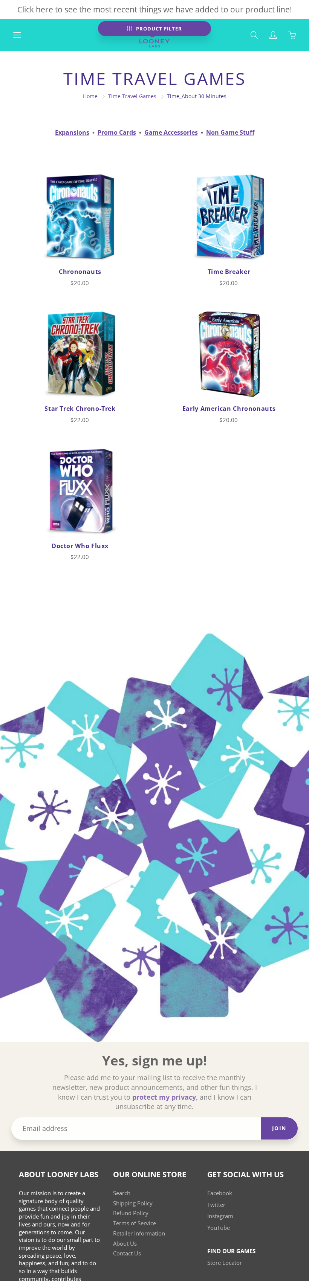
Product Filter (159, 28)
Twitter (216, 1204)
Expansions (72, 132)
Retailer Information (139, 1233)
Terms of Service (134, 1223)
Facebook (219, 1193)
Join (279, 1128)
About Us (125, 1243)
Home (90, 96)
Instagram (220, 1216)
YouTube (218, 1227)
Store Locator (224, 1262)
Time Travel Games (132, 96)
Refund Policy (130, 1213)
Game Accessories (171, 132)
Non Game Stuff (230, 132)
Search (121, 1193)
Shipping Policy (133, 1203)
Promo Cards (117, 132)
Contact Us (127, 1253)
